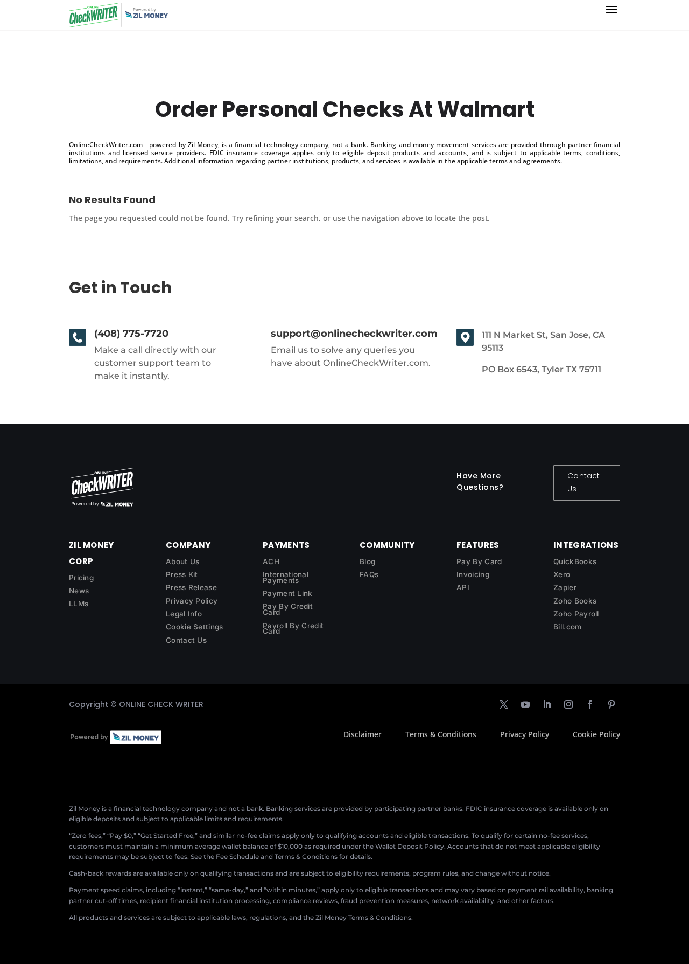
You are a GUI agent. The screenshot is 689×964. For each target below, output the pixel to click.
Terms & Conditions (440, 734)
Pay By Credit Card (288, 609)
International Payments (285, 577)
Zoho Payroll (576, 613)
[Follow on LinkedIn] (547, 704)
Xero (561, 574)
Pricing (81, 577)
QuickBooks (574, 561)
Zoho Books (574, 601)
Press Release (191, 587)
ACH (271, 561)
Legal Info (184, 613)
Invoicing (472, 574)
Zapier (564, 587)
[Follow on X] (503, 704)
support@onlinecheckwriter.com (354, 333)
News (79, 590)
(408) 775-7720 (131, 333)
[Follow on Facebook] (590, 704)
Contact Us (583, 482)
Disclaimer (362, 734)
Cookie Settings (194, 626)
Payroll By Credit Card (293, 628)
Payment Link (288, 593)
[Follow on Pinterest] (611, 704)
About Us (182, 561)
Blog (367, 561)
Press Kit (182, 574)
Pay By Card (479, 561)
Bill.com (567, 626)
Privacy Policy (191, 601)
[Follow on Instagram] (568, 704)
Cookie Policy (596, 734)
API (462, 587)
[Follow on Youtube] (525, 704)
